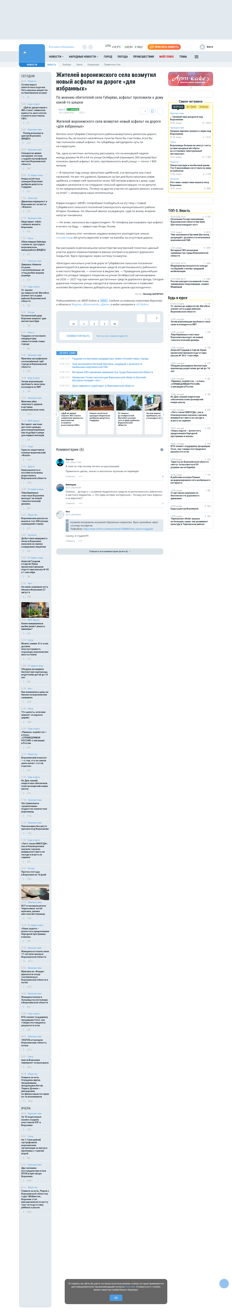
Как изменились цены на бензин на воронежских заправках (34, 695)
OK (116, 1298)
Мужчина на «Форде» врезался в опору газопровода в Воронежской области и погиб (34, 977)
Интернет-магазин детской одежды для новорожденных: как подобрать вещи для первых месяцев (33, 430)
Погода (123, 56)
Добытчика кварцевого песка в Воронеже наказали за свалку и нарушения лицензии (34, 542)
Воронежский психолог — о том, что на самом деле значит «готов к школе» (34, 761)
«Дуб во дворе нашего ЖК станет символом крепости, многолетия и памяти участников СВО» (34, 113)
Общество (32, 515)
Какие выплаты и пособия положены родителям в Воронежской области (33, 474)
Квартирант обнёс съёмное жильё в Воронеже (31, 224)
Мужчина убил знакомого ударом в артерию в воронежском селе (32, 405)
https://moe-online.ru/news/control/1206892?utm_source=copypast (118, 528)
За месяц (203, 106)
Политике (130, 1286)
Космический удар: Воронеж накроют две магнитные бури (33, 318)
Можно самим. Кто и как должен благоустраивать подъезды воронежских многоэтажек (34, 649)
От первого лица (35, 175)
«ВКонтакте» (91, 304)
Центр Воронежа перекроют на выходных (35, 1061)
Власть (52, 64)
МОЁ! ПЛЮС (166, 56)
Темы (183, 56)
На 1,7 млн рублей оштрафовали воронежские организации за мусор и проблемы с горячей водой (34, 1146)
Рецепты (32, 81)
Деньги (31, 466)
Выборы (67, 64)
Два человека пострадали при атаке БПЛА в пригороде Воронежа (33, 1172)
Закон (79, 64)
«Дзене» (104, 304)
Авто (30, 583)
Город (108, 56)
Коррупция (93, 64)
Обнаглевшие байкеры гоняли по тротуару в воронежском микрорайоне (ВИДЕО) (33, 245)
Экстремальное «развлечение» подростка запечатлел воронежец (34, 807)
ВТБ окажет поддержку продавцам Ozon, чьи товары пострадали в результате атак (34, 1021)
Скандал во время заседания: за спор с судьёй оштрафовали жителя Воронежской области (34, 158)
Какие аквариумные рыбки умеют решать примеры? (33, 626)
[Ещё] (196, 57)
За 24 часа (178, 106)
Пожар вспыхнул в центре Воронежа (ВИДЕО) (32, 136)
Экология (32, 535)
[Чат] (224, 1283)
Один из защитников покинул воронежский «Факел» (33, 453)
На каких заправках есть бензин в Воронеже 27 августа (34, 590)
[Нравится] (63, 320)
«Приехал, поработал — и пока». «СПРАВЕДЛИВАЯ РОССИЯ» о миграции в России (34, 737)
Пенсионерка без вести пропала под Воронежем (35, 827)
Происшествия (143, 56)
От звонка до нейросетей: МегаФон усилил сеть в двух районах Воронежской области (35, 295)
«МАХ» (103, 300)
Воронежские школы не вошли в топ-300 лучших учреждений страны (34, 521)
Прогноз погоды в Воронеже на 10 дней (33, 873)
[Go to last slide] (56, 414)
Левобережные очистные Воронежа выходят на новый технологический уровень (32, 498)
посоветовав (65, 237)
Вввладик (71, 484)
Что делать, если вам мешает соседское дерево (33, 715)
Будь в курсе (34, 104)
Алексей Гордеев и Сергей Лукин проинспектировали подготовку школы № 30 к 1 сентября (35, 567)
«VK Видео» (142, 304)
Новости (55, 56)
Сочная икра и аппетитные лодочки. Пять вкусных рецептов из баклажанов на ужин (34, 88)
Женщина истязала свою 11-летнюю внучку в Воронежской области (35, 954)
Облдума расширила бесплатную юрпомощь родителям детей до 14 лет (34, 673)
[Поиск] (207, 56)
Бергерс (70, 459)
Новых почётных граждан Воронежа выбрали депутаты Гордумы (32, 182)
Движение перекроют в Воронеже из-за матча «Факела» (34, 204)
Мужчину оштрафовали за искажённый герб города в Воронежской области (34, 362)
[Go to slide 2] (191, 88)
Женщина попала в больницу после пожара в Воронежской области (34, 1000)
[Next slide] (163, 414)
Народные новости (82, 56)
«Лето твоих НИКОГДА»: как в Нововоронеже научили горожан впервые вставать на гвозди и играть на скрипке (34, 850)
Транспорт (33, 198)
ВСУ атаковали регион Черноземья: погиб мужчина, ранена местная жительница (33, 910)
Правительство (112, 64)
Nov (68, 511)
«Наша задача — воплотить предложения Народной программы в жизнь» (35, 932)
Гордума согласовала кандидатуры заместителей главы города (33, 340)
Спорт (30, 446)
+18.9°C (116, 47)
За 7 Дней (191, 106)
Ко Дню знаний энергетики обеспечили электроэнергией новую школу (34, 784)
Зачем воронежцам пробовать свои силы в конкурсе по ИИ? (33, 384)
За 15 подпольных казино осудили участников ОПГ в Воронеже (31, 1121)
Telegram (76, 304)
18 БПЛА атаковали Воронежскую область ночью (34, 1043)
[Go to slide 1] (189, 87)
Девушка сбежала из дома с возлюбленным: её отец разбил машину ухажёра (32, 270)
